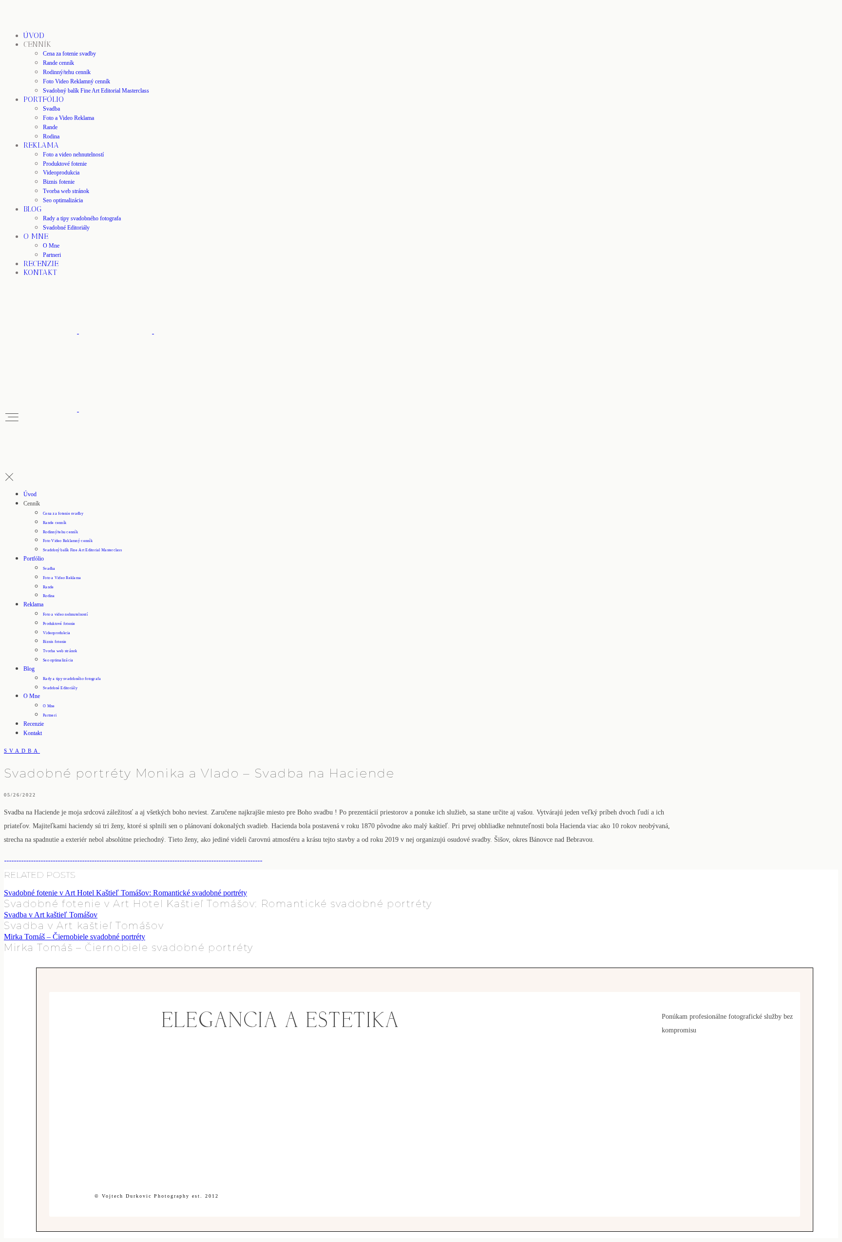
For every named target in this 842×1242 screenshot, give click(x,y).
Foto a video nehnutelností (73, 154)
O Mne (35, 236)
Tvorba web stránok (66, 191)
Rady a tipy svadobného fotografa (82, 218)
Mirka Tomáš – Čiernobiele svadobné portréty (74, 936)
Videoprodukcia (61, 172)
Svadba (51, 108)
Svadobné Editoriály (66, 227)
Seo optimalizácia (63, 200)
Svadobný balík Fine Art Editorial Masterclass (96, 90)
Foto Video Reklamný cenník (76, 81)
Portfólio (43, 99)
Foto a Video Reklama (68, 118)
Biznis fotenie (59, 181)
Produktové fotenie (65, 163)
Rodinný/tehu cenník (67, 72)
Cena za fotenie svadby (69, 53)
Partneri (52, 255)
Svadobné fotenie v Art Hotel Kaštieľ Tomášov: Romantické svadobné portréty (125, 893)
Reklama (41, 145)
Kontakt (40, 272)
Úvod (33, 35)
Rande (50, 127)
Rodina (51, 136)
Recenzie (40, 263)
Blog (32, 208)
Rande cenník (58, 62)
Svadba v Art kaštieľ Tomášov (50, 915)
